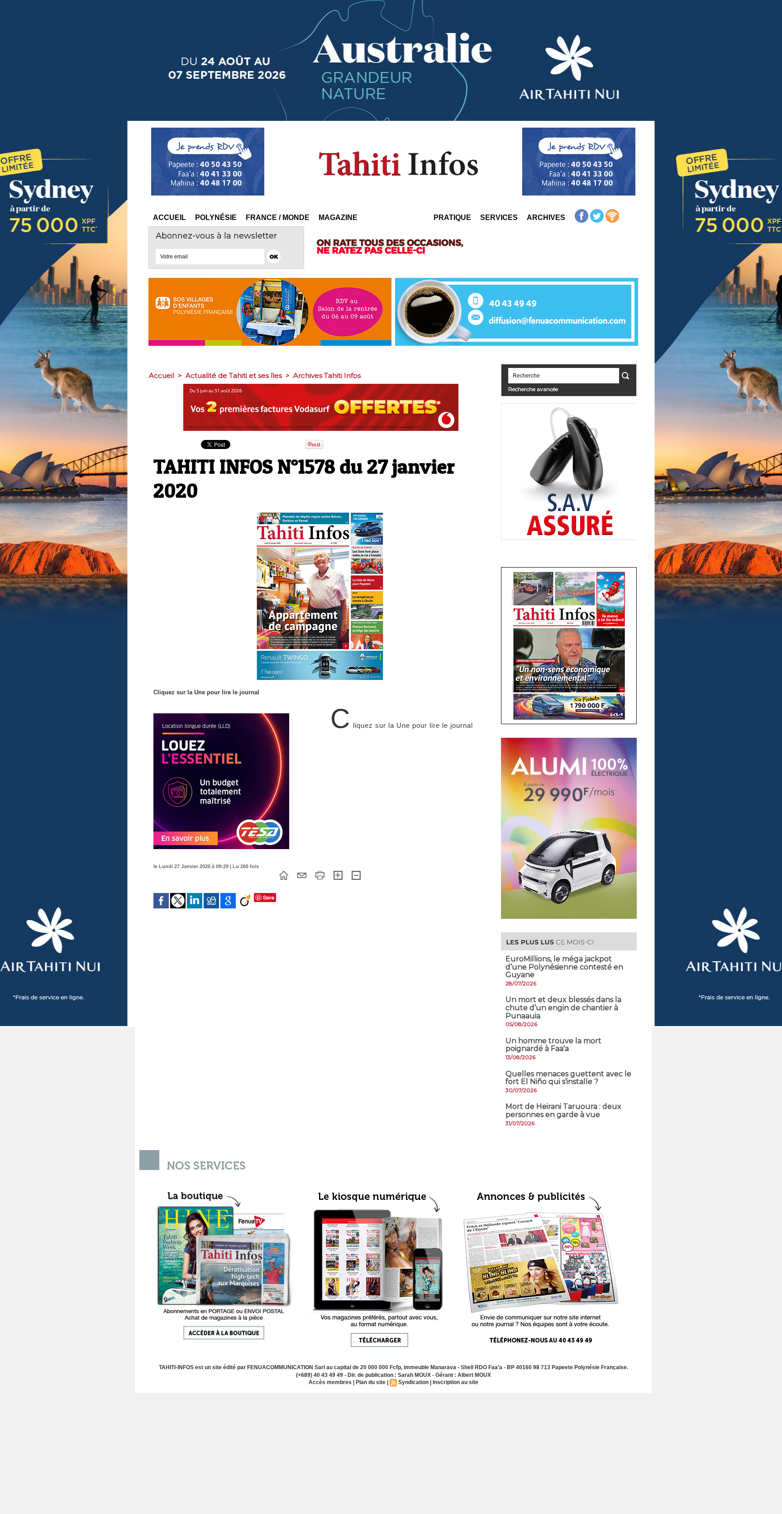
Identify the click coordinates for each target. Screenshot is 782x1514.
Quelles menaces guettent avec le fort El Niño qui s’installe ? (568, 1078)
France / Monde (278, 217)
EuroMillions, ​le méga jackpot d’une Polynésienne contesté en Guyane (564, 967)
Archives (546, 217)
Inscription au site (455, 1382)
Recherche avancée (533, 389)
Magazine (338, 217)
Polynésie (216, 217)
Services (499, 217)
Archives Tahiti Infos (327, 375)
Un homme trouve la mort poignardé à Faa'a (553, 1044)
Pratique (452, 217)
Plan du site (371, 1382)
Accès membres (330, 1382)
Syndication (413, 1382)
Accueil (169, 217)
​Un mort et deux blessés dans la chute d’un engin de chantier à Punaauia (563, 1007)
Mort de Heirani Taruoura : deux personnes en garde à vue (563, 1110)
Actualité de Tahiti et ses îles (234, 375)
